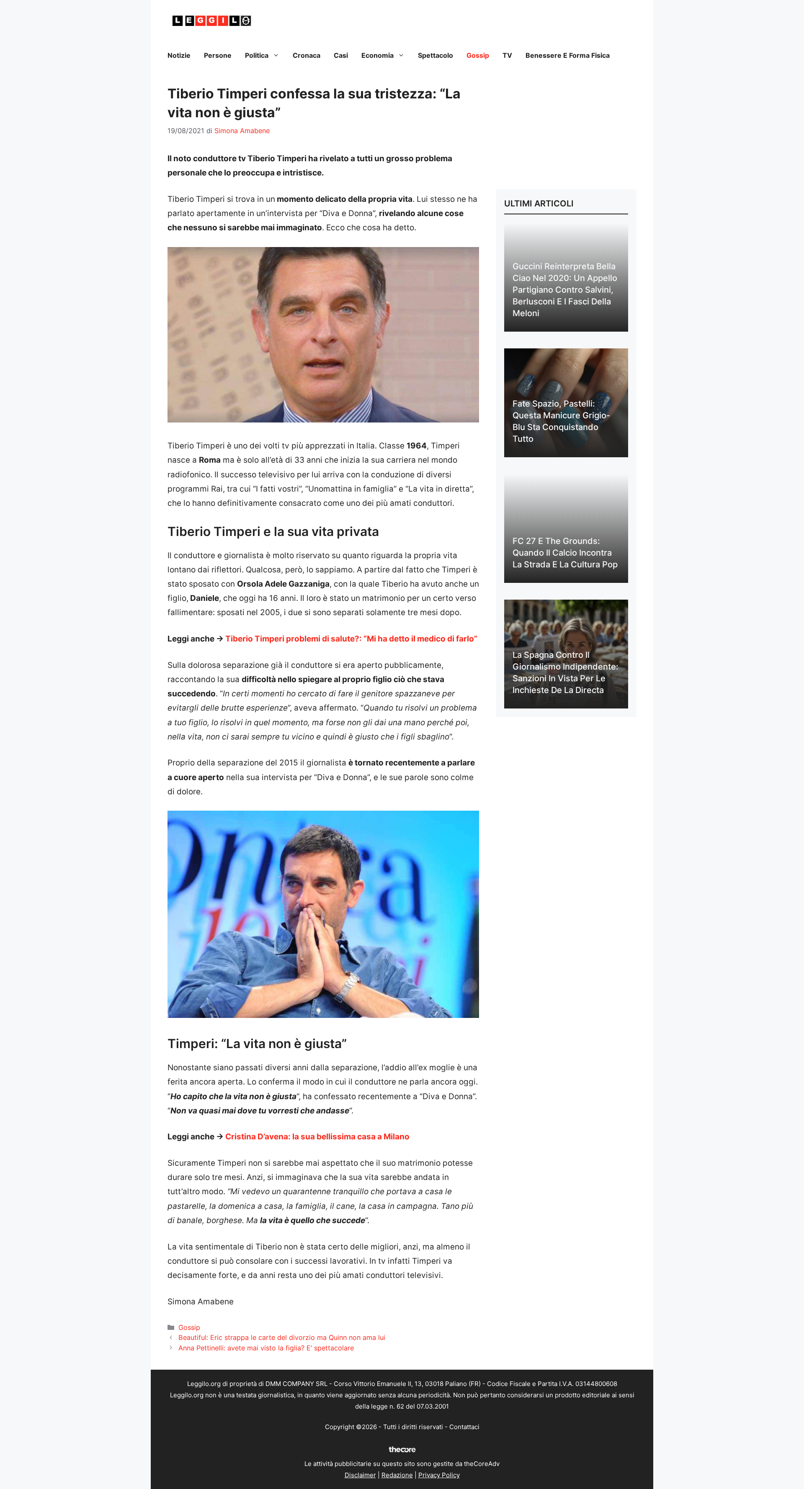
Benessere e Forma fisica (568, 55)
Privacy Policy (439, 1475)
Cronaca (306, 55)
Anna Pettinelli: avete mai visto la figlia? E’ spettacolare (266, 1348)
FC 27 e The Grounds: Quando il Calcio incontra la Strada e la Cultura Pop (565, 552)
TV (507, 55)
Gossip (477, 55)
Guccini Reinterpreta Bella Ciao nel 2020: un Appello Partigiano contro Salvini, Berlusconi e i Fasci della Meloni (565, 289)
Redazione (397, 1475)
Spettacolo (435, 55)
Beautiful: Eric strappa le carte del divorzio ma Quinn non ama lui (281, 1337)
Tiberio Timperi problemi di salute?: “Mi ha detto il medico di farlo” (351, 639)
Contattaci (464, 1427)
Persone (218, 55)
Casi (341, 55)
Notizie (179, 55)
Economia (377, 55)
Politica (256, 55)
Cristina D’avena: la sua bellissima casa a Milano (317, 1136)
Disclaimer (360, 1475)
